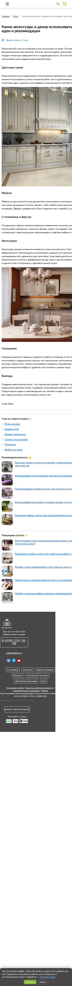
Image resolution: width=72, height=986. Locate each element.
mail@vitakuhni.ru (14, 653)
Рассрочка (18, 675)
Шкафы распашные (14, 434)
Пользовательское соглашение (26, 691)
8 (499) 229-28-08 (14, 642)
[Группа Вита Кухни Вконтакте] (9, 660)
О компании (12, 670)
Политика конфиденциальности (39, 688)
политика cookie (47, 977)
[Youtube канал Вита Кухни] (19, 660)
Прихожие (10, 444)
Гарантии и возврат (45, 670)
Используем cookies (15, 688)
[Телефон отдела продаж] (64, 3)
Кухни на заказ (12, 424)
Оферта (44, 691)
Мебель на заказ (13, 450)
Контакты (27, 670)
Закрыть (43, 982)
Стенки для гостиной (16, 439)
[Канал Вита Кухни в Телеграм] (14, 660)
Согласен (30, 982)
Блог (43, 681)
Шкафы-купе (11, 429)
